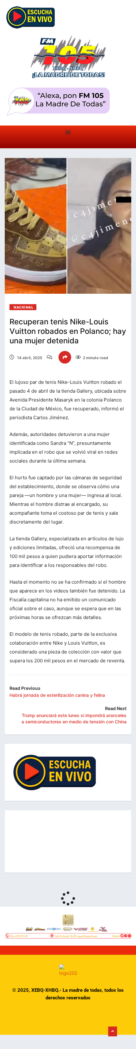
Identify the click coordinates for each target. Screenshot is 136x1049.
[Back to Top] (112, 1032)
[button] (68, 132)
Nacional (23, 307)
